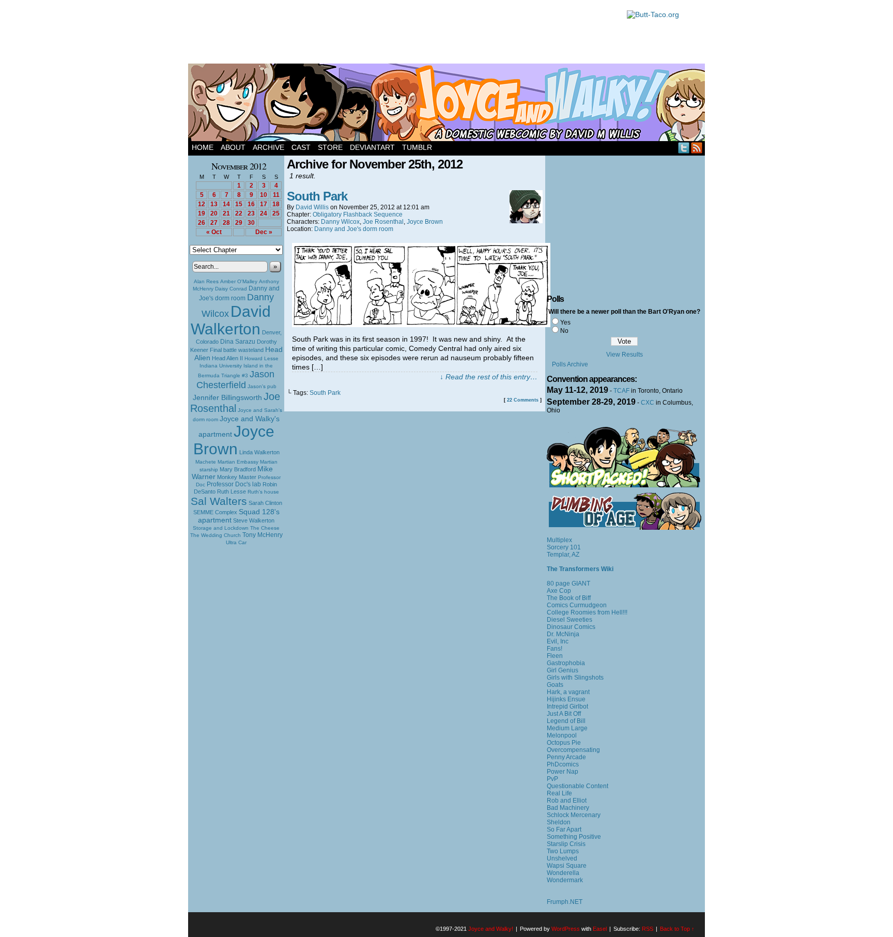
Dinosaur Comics (571, 627)
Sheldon (559, 822)
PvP (552, 778)
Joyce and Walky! (448, 104)
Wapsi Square (567, 865)
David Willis (312, 207)
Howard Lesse (261, 358)
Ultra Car (236, 542)
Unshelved (562, 858)
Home (202, 147)
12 (201, 204)
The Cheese (265, 528)
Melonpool (562, 735)
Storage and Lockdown (221, 528)
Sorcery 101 (564, 547)
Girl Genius (562, 670)
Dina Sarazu (237, 341)
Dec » (263, 232)
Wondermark (565, 880)
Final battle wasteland (237, 350)
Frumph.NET (564, 901)
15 (238, 204)
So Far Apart (564, 829)
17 (263, 204)
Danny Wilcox (340, 221)
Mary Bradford (238, 469)
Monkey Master (236, 477)
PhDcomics (563, 764)
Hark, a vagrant (568, 692)
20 (214, 213)
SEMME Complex (215, 512)
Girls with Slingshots (575, 677)
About (233, 147)
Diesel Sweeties (569, 619)
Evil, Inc (557, 641)
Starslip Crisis (566, 844)
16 (251, 204)
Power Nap (562, 771)
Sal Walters (219, 501)
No (564, 330)
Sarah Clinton (265, 503)
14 (226, 204)
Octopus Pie (564, 742)
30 (251, 222)
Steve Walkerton (253, 520)
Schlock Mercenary (574, 815)
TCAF (621, 390)
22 (238, 213)
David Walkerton (231, 320)
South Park (317, 196)
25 (276, 213)
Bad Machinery (568, 807)
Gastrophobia (566, 663)
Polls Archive (570, 364)
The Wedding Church (215, 535)
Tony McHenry (262, 535)
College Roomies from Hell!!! (587, 612)
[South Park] (421, 324)
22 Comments (522, 400)
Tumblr (417, 147)
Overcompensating (573, 750)
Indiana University (220, 365)
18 (276, 204)
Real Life (559, 793)
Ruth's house (263, 492)
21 (226, 213)
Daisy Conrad (231, 288)
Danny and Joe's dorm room (353, 229)
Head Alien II (227, 358)
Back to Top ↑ (677, 929)
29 (238, 222)
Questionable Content (577, 786)
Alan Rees (206, 281)
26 (201, 222)
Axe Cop (559, 590)
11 (276, 194)
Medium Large (567, 728)
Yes (565, 322)
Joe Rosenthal (235, 402)
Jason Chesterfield (235, 379)
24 (263, 213)
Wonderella (563, 873)
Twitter (684, 147)
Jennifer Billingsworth (227, 398)
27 (214, 222)
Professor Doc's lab (234, 484)
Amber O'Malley (238, 281)
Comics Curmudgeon (577, 605)
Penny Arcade (566, 757)
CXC (647, 402)
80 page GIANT (568, 583)
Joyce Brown (233, 440)
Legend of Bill (566, 721)
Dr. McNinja (563, 634)
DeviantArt (372, 147)
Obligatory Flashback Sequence (358, 214)
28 (226, 222)
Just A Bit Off (564, 713)
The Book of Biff (569, 598)
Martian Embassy (238, 462)
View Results (624, 354)
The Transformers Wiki (580, 569)
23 (251, 213)
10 (263, 194)
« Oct (214, 232)
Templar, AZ (563, 554)
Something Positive (574, 836)
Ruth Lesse (231, 491)
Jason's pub (262, 386)
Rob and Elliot (567, 800)
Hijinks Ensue (566, 699)
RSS (696, 147)
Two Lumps (563, 851)
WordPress (565, 929)
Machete (205, 462)
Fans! (554, 648)
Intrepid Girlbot (567, 706)
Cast (301, 147)
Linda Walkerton (259, 452)
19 (201, 213)
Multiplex (559, 540)
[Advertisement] (402, 33)
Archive (268, 147)
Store (330, 147)
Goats (555, 684)
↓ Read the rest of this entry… (488, 377)
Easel (600, 929)
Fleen (555, 655)
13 (214, 204)
